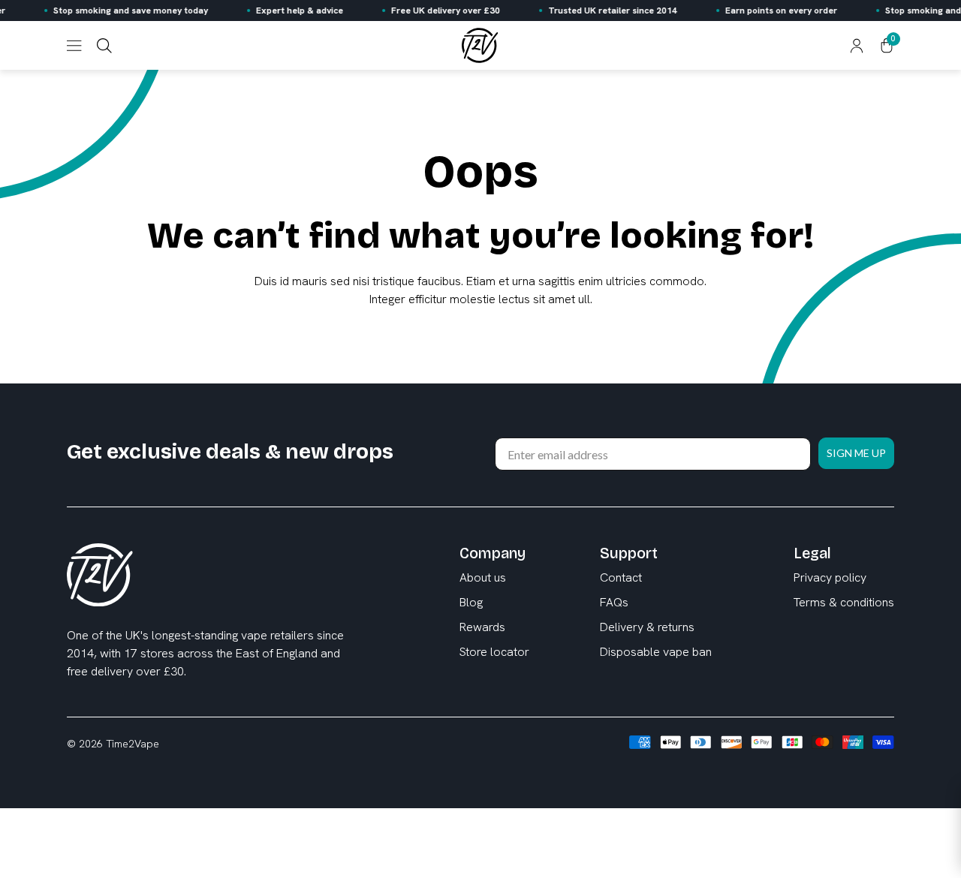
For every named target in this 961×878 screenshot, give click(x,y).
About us (482, 577)
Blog (471, 602)
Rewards (482, 627)
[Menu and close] (74, 45)
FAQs (614, 602)
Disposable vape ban (656, 652)
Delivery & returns (647, 627)
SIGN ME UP (856, 453)
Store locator (494, 652)
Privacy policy (830, 577)
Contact (621, 577)
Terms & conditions (844, 602)
